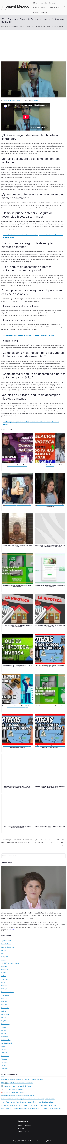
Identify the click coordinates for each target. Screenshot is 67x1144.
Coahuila (4, 973)
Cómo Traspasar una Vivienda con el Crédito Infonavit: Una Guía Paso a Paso (27, 1102)
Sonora (3, 1049)
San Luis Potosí (6, 1043)
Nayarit (3, 1021)
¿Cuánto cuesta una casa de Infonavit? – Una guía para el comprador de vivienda (28, 1105)
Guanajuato (5, 995)
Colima (3, 976)
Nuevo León (5, 1024)
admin (5, 100)
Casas (43, 7)
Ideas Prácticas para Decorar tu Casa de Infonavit (18, 1095)
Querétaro (4, 1037)
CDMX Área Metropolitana (10, 963)
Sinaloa (3, 1046)
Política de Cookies (23, 1131)
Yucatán (4, 1065)
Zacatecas (4, 1069)
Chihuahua (4, 969)
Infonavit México (15, 6)
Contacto (44, 12)
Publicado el (15, 100)
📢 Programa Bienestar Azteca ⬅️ (12, 1092)
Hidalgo (4, 1001)
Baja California (6, 944)
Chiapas (4, 966)
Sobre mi (36, 12)
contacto (12, 930)
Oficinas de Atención (40, 3)
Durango (4, 989)
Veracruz (4, 1062)
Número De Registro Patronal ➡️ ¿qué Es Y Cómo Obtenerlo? (22, 1079)
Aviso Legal (21, 1128)
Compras (52, 3)
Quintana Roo (5, 1040)
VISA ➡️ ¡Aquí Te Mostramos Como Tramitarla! (17, 1083)
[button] (56, 3)
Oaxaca (3, 1027)
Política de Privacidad (24, 1125)
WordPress (50, 1141)
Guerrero (4, 998)
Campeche (5, 957)
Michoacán (5, 1014)
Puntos (35, 7)
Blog (2, 953)
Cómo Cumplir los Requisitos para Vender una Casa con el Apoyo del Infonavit (28, 1099)
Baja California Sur (7, 947)
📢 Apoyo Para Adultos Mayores (12, 1089)
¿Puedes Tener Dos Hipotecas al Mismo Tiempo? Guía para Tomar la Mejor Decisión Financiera (50, 842)
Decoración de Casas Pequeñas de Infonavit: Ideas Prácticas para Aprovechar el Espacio (31, 1108)
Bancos (3, 950)
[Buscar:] (33, 856)
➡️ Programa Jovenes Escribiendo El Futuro (16, 1086)
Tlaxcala (4, 1059)
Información (53, 7)
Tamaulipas (5, 1056)
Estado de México (7, 992)
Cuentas (4, 985)
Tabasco (4, 1053)
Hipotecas (35, 100)
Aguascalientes (6, 941)
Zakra (44, 1141)
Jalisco (3, 1011)
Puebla (3, 1030)
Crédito (3, 982)
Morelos (4, 1017)
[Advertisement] (33, 43)
